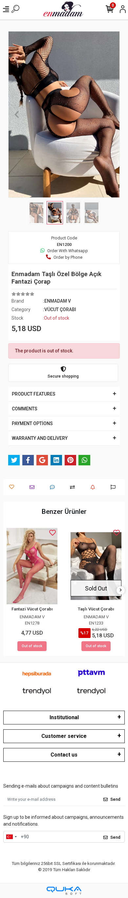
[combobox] (11, 836)
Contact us (64, 755)
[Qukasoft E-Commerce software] (64, 891)
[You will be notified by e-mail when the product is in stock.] (94, 487)
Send (115, 799)
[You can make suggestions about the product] (114, 487)
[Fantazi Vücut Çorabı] (32, 566)
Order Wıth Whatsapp (67, 250)
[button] (16, 114)
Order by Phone (67, 257)
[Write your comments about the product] (54, 487)
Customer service (64, 736)
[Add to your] (74, 487)
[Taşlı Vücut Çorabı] (96, 566)
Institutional (64, 717)
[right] (120, 590)
